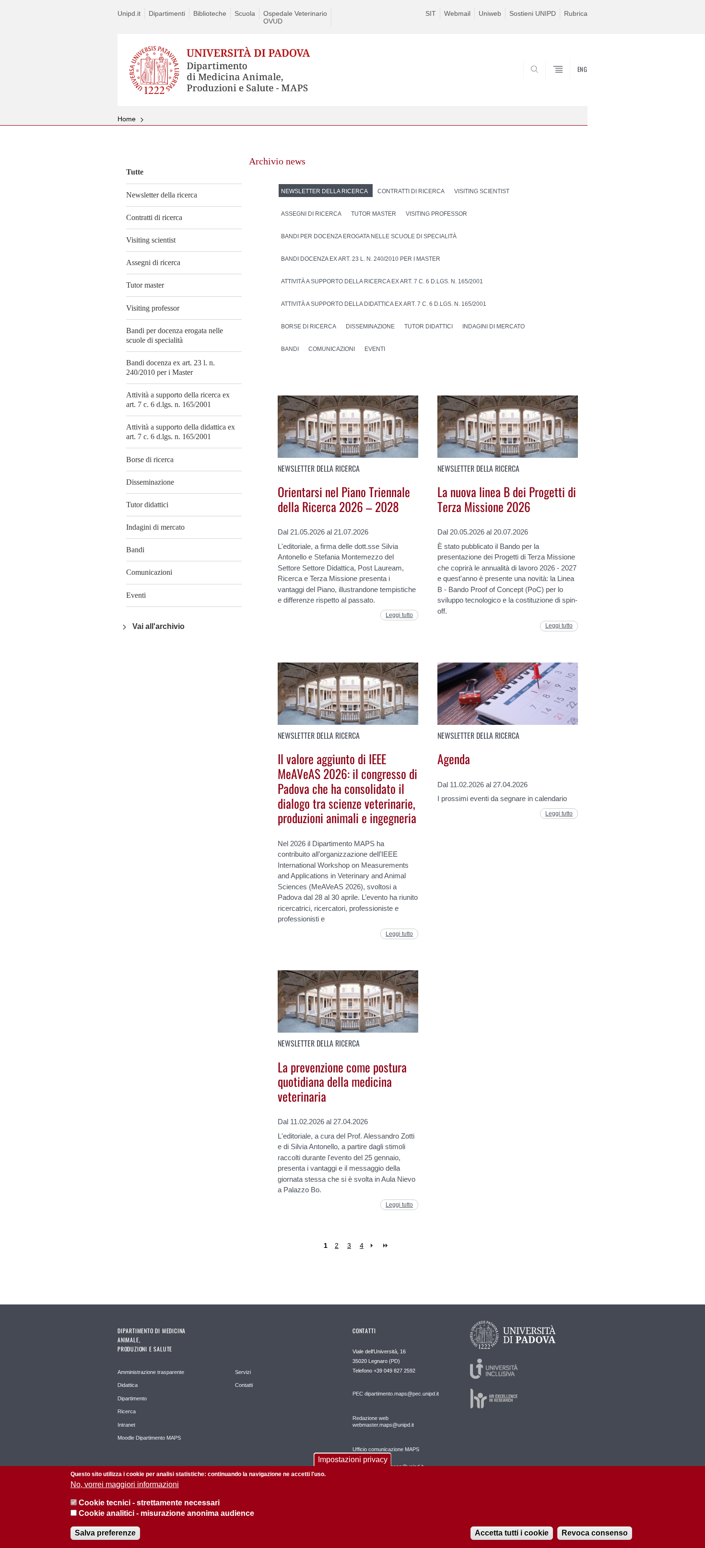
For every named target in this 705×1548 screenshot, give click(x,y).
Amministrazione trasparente (151, 1372)
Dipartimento (132, 1398)
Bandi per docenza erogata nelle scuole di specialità (174, 335)
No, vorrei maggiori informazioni (124, 1484)
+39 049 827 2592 (394, 1370)
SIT (430, 13)
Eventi (136, 595)
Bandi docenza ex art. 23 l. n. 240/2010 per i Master (170, 367)
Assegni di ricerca (153, 262)
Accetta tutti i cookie (512, 1533)
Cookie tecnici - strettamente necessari (149, 1503)
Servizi (243, 1372)
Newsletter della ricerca (161, 195)
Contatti (244, 1385)
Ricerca (127, 1411)
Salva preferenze (105, 1533)
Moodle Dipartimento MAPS (149, 1438)
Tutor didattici (147, 504)
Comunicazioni (149, 572)
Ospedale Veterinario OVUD (295, 17)
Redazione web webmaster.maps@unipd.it (383, 1421)
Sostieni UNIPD (532, 13)
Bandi (135, 550)
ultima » (386, 1245)
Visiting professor (152, 308)
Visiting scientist (151, 240)
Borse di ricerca (150, 459)
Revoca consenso (595, 1533)
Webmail (457, 13)
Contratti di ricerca (154, 217)
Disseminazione (150, 482)
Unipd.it (129, 13)
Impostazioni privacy (353, 1459)
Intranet (126, 1425)
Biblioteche (209, 13)
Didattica (128, 1385)
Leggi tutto (399, 615)
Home (127, 119)
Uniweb (490, 13)
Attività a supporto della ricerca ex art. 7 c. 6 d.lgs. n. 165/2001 (178, 399)
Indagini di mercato (155, 527)
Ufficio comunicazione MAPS (385, 1449)
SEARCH (570, 83)
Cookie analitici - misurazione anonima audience (166, 1514)
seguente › (373, 1245)
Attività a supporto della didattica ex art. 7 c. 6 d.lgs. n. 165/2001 (180, 432)
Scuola (245, 13)
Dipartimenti (167, 13)
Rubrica (576, 13)
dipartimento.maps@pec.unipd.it (401, 1394)
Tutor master (145, 285)
